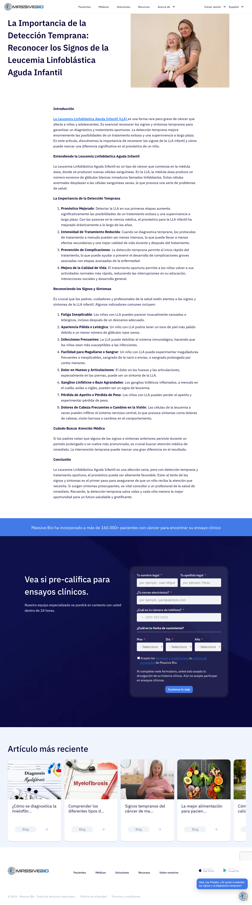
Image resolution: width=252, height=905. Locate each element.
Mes (140, 639)
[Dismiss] (247, 879)
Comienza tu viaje (179, 689)
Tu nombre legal (148, 575)
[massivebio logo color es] (24, 7)
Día (168, 639)
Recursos (144, 872)
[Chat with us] (243, 896)
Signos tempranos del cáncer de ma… (145, 809)
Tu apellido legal (191, 575)
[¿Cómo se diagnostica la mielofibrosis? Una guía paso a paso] (34, 762)
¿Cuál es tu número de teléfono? (159, 610)
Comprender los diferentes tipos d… (86, 809)
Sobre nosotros (168, 872)
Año (197, 639)
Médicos (100, 872)
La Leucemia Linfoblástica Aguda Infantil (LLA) (90, 118)
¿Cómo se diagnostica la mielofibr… (34, 809)
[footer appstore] (208, 870)
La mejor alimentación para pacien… (201, 809)
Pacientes (80, 872)
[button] (222, 883)
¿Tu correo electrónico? (153, 592)
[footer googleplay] (232, 870)
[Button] (46, 829)
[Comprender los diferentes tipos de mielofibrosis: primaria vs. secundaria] (91, 762)
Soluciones (122, 872)
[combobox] (140, 617)
